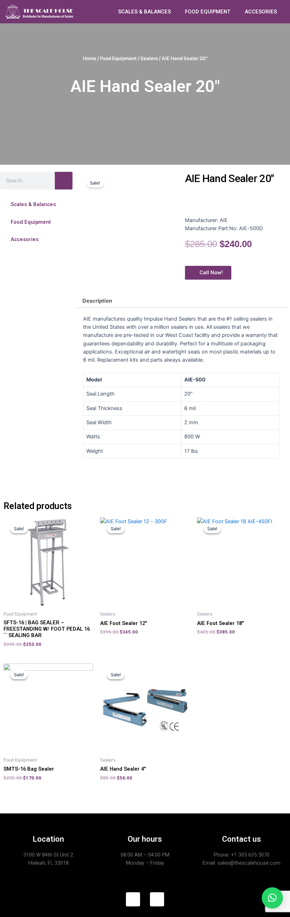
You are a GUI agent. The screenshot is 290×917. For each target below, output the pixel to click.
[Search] (63, 180)
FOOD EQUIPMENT (208, 11)
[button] (36, 204)
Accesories (25, 239)
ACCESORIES (261, 11)
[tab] (97, 301)
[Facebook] (133, 899)
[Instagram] (157, 899)
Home (89, 58)
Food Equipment (118, 58)
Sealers (149, 58)
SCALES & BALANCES (144, 11)
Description (97, 301)
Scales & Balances (33, 204)
